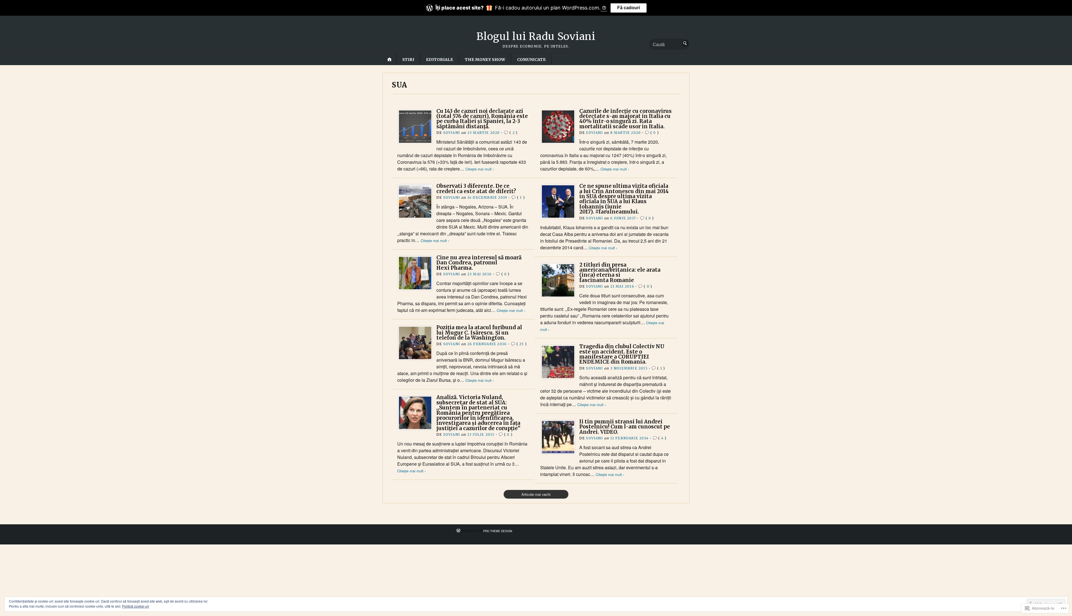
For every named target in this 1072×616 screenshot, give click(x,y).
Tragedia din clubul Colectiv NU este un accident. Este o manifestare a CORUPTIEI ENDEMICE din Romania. (621, 354)
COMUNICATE (531, 59)
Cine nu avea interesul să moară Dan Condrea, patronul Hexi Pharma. (478, 262)
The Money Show (485, 59)
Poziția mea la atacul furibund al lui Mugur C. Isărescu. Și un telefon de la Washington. (479, 332)
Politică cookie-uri (135, 606)
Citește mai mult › (479, 169)
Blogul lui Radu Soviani (536, 36)
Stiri (408, 59)
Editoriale (439, 59)
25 (521, 344)
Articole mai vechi (536, 494)
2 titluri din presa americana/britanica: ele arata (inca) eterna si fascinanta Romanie (620, 272)
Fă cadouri (628, 7)
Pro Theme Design (497, 531)
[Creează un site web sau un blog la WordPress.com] (458, 531)
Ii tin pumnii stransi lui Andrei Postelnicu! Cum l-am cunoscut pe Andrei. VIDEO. (624, 426)
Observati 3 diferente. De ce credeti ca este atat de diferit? (476, 188)
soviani (451, 133)
